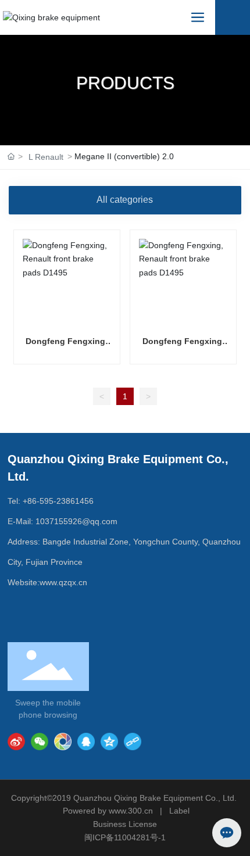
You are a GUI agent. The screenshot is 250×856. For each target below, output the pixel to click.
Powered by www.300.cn (108, 810)
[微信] (39, 741)
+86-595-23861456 (58, 501)
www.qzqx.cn (63, 582)
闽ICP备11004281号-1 (125, 837)
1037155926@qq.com (76, 521)
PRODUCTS (125, 82)
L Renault (45, 157)
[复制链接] (132, 741)
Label (179, 810)
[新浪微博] (16, 741)
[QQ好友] (86, 741)
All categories (125, 200)
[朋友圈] (63, 741)
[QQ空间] (109, 741)
